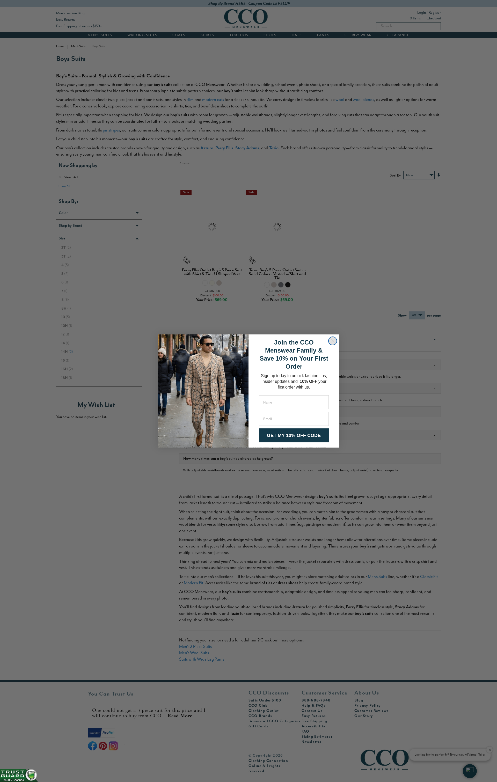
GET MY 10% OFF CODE (294, 435)
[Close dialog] (332, 341)
